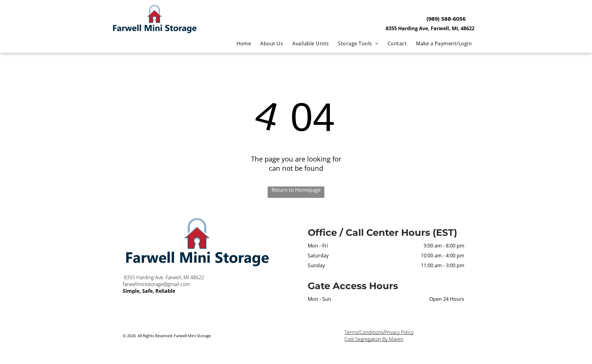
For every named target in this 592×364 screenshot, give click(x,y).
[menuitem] (244, 43)
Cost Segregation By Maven (373, 339)
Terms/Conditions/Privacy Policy (378, 332)
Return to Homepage (296, 189)
